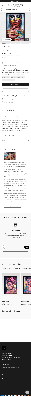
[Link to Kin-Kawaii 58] (11, 285)
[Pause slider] (3, 247)
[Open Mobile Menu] (2, 5)
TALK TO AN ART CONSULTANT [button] (15, 90)
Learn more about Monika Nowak (12, 207)
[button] (28, 50)
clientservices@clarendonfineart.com (11, 367)
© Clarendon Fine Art (6, 392)
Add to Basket (14, 84)
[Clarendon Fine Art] (15, 348)
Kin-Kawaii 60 (25, 299)
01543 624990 (6, 364)
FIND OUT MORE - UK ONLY (15, 253)
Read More (25, 74)
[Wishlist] (25, 5)
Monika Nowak (6, 53)
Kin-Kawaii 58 (5, 299)
